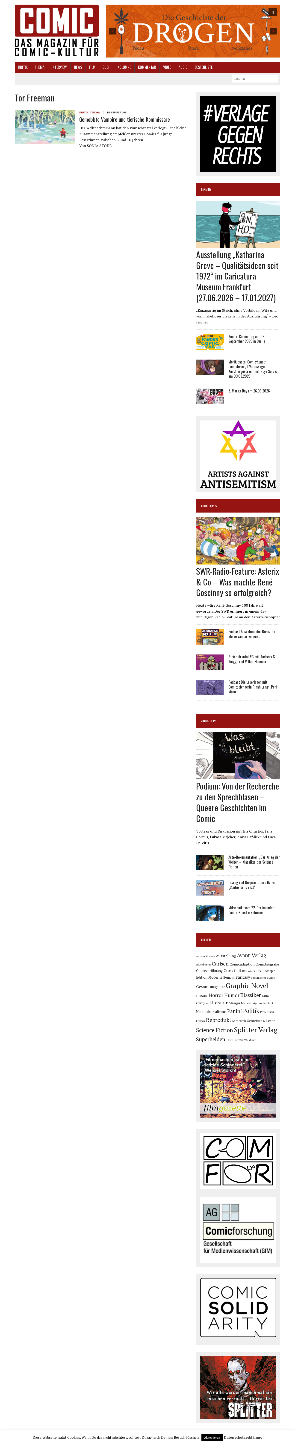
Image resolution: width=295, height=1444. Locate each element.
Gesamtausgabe (210, 986)
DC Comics (248, 971)
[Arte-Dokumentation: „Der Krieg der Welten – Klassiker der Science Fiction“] (210, 867)
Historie (202, 996)
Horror (216, 995)
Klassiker (250, 995)
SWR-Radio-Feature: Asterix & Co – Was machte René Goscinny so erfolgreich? (237, 582)
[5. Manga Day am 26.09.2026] (210, 400)
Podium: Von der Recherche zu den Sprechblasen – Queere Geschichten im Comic (237, 802)
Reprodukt (218, 1019)
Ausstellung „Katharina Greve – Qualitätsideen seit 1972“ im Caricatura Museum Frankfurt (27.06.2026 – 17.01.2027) (237, 275)
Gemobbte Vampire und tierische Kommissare (124, 119)
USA (241, 1040)
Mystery (257, 1003)
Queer (270, 1012)
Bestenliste (203, 67)
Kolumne (124, 67)
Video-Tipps (208, 720)
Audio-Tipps (209, 505)
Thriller (232, 1040)
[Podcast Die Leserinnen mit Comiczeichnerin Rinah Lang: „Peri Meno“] (210, 692)
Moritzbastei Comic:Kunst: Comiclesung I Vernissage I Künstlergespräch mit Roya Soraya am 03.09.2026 (252, 369)
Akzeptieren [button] (212, 1437)
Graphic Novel (247, 985)
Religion (200, 1021)
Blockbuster (203, 964)
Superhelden (210, 1039)
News (78, 67)
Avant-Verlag (251, 955)
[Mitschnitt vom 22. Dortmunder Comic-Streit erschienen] (210, 917)
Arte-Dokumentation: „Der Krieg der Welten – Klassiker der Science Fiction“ (254, 862)
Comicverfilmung (209, 970)
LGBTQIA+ (202, 1003)
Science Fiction (214, 1030)
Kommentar (147, 67)
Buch (106, 67)
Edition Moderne (209, 977)
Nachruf (268, 1003)
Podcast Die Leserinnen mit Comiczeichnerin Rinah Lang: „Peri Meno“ (252, 687)
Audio (183, 67)
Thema (39, 67)
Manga (234, 1003)
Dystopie (269, 971)
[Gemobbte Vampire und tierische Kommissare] (45, 140)
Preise (263, 1012)
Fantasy (243, 977)
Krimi (265, 996)
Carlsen (220, 963)
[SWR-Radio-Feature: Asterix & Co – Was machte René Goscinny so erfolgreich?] (238, 561)
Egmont (229, 977)
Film (92, 67)
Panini (234, 1011)
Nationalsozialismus (211, 1011)
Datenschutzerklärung (243, 1437)
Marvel (246, 1003)
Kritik (23, 67)
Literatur (218, 1003)
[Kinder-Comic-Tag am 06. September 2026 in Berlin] (210, 346)
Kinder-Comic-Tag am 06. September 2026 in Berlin (246, 339)
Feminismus (258, 977)
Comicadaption (242, 964)
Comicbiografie (267, 964)
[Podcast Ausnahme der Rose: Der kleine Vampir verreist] (210, 641)
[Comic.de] (57, 30)
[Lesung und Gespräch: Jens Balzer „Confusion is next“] (210, 892)
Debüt (259, 971)
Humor (231, 995)
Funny (271, 977)
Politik (251, 1011)
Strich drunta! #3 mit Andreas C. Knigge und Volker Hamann (251, 659)
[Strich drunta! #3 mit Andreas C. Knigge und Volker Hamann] (210, 666)
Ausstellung (226, 955)
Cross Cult (232, 970)
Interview (59, 67)
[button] (193, 31)
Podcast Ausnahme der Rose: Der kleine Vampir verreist (252, 634)
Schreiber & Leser (261, 1020)
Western (250, 1040)
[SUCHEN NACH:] (255, 78)
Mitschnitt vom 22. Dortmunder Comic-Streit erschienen (251, 910)
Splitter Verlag (255, 1029)
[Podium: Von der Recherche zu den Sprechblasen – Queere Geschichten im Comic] (238, 776)
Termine (206, 189)
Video (167, 67)
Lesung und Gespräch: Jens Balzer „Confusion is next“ (252, 885)
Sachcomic (239, 1021)
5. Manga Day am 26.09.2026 (249, 391)
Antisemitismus (205, 956)
